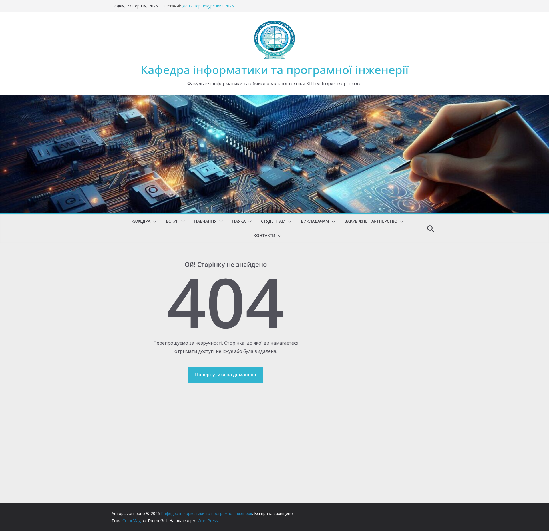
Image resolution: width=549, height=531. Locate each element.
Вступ (172, 221)
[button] (153, 221)
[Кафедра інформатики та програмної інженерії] (274, 99)
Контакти (264, 235)
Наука (239, 221)
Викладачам (315, 221)
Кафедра (141, 221)
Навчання (205, 221)
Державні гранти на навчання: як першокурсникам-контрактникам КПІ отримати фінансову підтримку (232, 6)
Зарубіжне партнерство (371, 221)
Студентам (273, 221)
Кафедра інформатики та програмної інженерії (275, 69)
